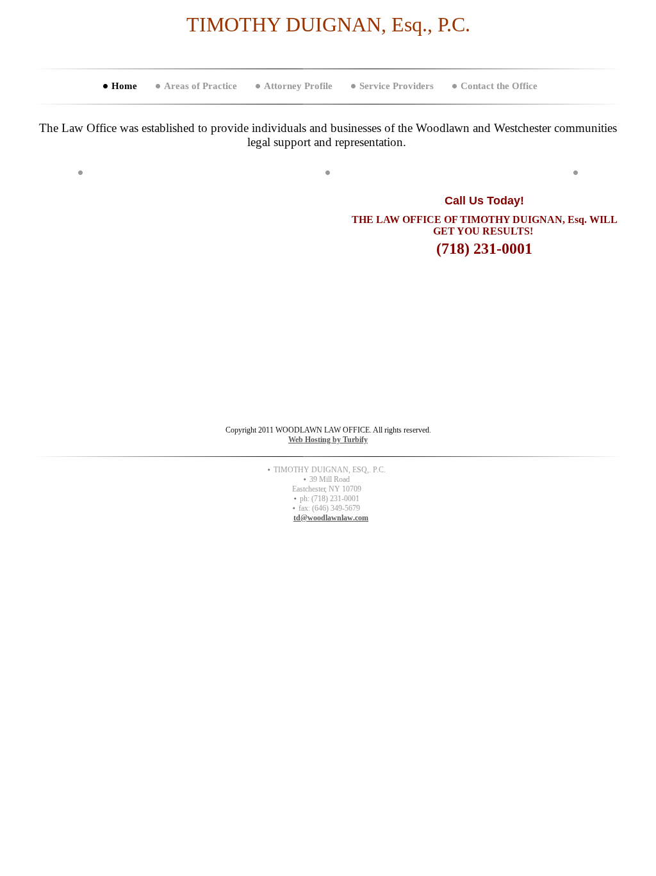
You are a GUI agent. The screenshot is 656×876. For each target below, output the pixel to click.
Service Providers (396, 86)
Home (124, 86)
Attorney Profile (298, 86)
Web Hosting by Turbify (328, 439)
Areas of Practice (200, 86)
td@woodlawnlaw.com (330, 517)
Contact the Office (499, 86)
